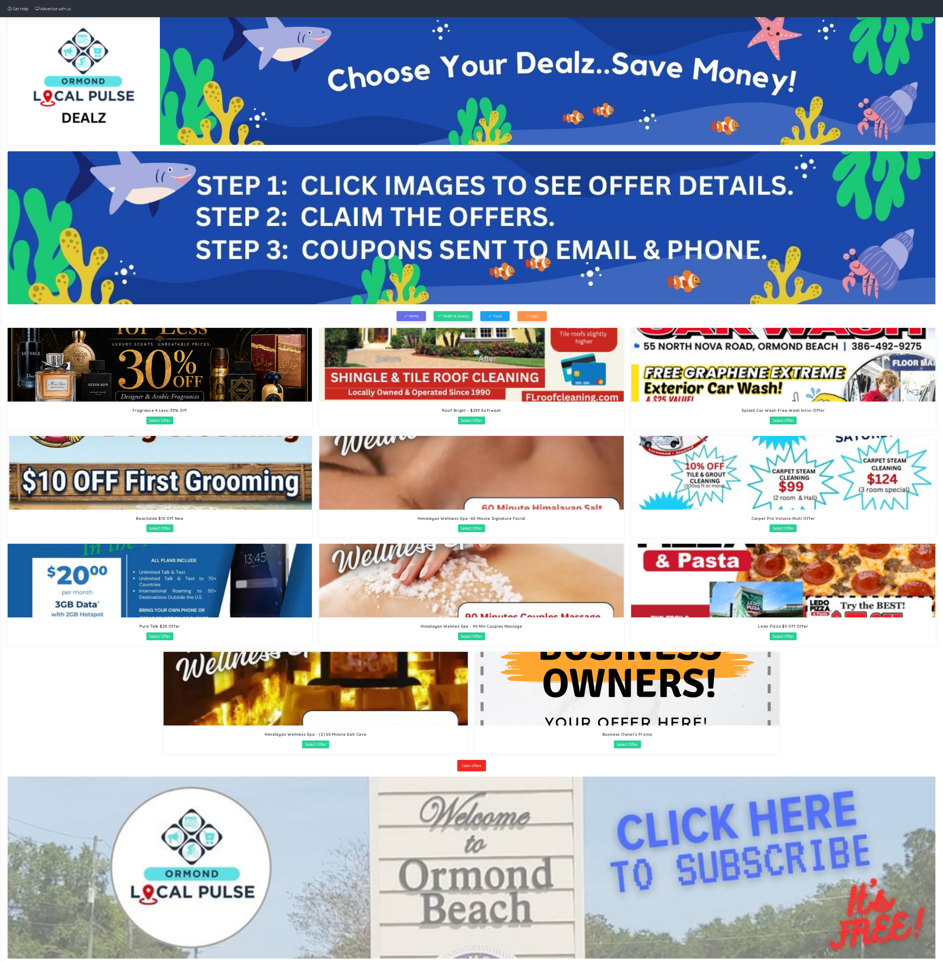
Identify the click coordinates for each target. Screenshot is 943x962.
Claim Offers (471, 765)
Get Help (20, 8)
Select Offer (159, 420)
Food (497, 316)
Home (413, 316)
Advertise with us (55, 8)
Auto (534, 316)
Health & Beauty (455, 316)
